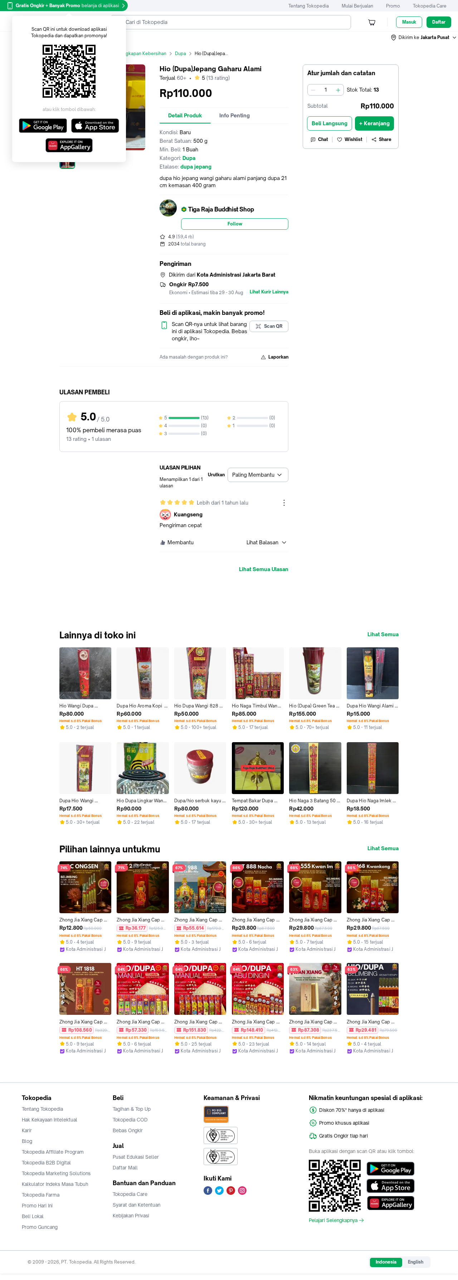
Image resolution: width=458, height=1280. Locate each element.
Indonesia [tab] (386, 1262)
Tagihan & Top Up (132, 1109)
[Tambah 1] (338, 90)
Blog (27, 1141)
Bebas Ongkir (128, 1130)
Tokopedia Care (430, 6)
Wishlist (353, 139)
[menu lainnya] (284, 502)
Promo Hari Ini (37, 1205)
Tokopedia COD (130, 1120)
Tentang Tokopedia (308, 6)
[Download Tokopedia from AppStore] (390, 1186)
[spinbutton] (325, 89)
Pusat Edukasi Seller (136, 1157)
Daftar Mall (125, 1168)
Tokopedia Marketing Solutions (56, 1173)
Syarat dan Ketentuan (136, 1205)
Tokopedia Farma (40, 1195)
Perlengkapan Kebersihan (139, 53)
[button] (424, 37)
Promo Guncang (40, 1227)
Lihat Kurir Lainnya (269, 292)
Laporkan (278, 357)
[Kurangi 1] (313, 90)
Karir (27, 1130)
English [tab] (415, 1262)
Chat (323, 139)
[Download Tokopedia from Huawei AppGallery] (390, 1203)
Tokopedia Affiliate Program (53, 1152)
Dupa (180, 53)
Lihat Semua (383, 634)
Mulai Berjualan (357, 6)
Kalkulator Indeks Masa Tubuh (55, 1184)
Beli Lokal (33, 1216)
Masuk (409, 22)
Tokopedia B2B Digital (46, 1162)
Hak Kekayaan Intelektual (49, 1120)
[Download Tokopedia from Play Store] (390, 1169)
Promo (393, 6)
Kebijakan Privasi (131, 1215)
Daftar (438, 22)
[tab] (185, 115)
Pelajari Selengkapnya (333, 1220)
